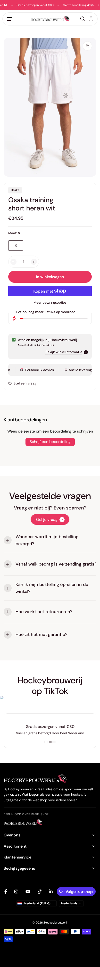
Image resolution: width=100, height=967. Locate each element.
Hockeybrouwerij (55, 923)
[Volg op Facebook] (5, 891)
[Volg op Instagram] (16, 891)
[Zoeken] (82, 19)
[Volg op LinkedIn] (51, 891)
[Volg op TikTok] (40, 891)
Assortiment (15, 846)
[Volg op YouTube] (27, 891)
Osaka (15, 190)
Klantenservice (17, 857)
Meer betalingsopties (50, 302)
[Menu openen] (9, 19)
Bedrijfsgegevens (19, 868)
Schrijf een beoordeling (50, 441)
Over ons (12, 835)
